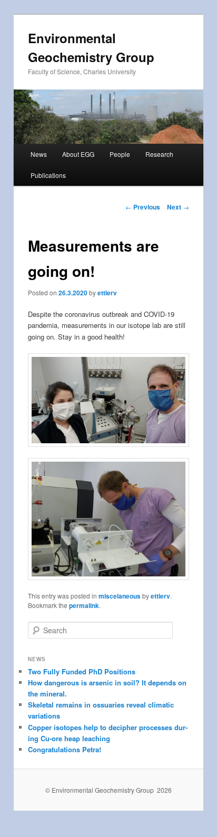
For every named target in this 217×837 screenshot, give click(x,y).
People (120, 154)
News (39, 154)
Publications (48, 175)
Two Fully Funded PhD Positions (81, 671)
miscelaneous (119, 596)
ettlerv (107, 292)
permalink (84, 605)
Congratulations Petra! (64, 749)
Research (159, 154)
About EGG (78, 154)
